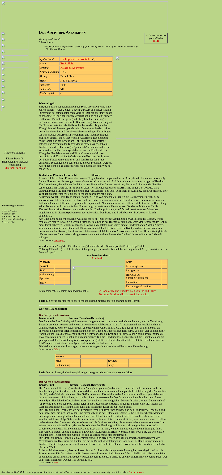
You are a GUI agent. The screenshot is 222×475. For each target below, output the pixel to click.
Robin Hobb (67, 63)
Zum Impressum (136, 472)
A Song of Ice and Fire (111, 290)
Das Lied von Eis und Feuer (140, 290)
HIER (156, 41)
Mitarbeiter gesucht (15, 167)
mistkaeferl (59, 240)
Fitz (56, 462)
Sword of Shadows (109, 294)
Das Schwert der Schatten (135, 294)
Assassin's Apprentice (72, 67)
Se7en (57, 349)
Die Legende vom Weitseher (76, 59)
